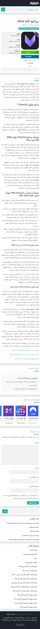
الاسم (37, 468)
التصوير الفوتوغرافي (31, 562)
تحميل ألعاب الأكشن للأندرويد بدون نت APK (24, 574)
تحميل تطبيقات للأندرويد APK (28, 607)
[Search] (3, 9)
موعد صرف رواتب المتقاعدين (30, 535)
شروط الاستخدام (20, 618)
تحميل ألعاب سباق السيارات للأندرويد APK (25, 591)
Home (37, 18)
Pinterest (20, 69)
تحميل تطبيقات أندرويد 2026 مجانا (24, 18)
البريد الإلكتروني (34, 477)
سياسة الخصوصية (8, 618)
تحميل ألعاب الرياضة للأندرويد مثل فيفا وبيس (24, 583)
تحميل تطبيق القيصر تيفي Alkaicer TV (27, 359)
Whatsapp (5, 69)
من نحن (28, 618)
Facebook (35, 69)
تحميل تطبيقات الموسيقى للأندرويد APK (25, 599)
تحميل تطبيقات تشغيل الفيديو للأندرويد (26, 603)
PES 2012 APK (34, 531)
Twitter (27, 69)
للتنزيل (28, 52)
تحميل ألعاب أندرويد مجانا (29, 570)
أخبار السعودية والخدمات (30, 554)
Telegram (12, 69)
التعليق (36, 443)
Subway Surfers (34, 527)
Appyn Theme (11, 614)
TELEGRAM (28, 56)
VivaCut (23, 274)
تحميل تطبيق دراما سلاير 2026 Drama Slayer (24, 354)
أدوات (35, 558)
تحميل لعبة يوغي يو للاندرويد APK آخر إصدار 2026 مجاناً (23, 523)
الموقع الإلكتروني (34, 486)
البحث (5, 511)
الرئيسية (34, 618)
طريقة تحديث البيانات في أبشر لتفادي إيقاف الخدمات (23, 539)
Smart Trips (33, 550)
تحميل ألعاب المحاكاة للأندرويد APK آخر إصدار (24, 587)
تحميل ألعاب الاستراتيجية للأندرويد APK (26, 579)
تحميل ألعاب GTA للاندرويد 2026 (27, 566)
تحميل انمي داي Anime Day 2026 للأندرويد (25, 350)
